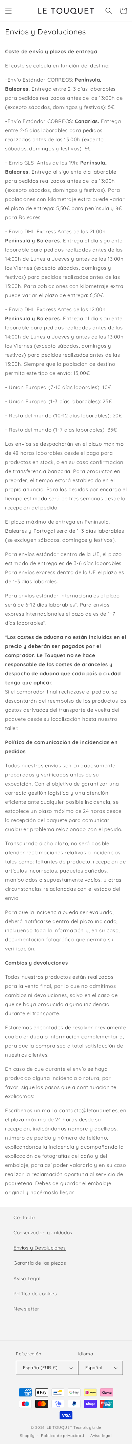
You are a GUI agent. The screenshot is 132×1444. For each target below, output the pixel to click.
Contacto (24, 1217)
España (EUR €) (40, 1367)
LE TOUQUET (59, 1427)
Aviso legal (101, 1435)
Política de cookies (35, 1294)
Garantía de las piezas (40, 1263)
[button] (8, 10)
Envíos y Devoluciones (40, 1248)
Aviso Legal (27, 1278)
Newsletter (26, 1309)
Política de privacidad (62, 1435)
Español (94, 1367)
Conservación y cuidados (43, 1233)
